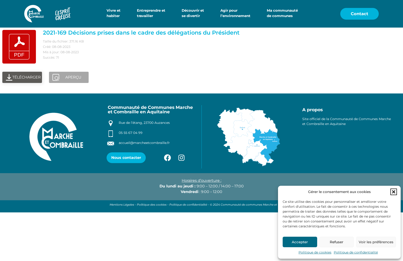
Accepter (300, 242)
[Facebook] (167, 158)
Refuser (336, 242)
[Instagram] (181, 158)
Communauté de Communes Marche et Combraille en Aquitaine (150, 109)
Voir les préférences (376, 242)
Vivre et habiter (114, 13)
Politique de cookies (315, 252)
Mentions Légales (122, 204)
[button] (393, 191)
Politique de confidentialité (356, 252)
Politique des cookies (152, 204)
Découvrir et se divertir (193, 13)
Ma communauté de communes (282, 13)
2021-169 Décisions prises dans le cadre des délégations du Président (141, 32)
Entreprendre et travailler (151, 13)
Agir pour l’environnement (235, 13)
